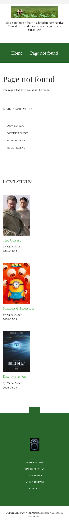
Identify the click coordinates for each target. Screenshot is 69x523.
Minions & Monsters (19, 308)
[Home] (34, 11)
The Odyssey (13, 240)
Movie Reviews (16, 140)
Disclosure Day (14, 376)
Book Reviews (15, 125)
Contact (34, 488)
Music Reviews (16, 147)
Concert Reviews (17, 132)
